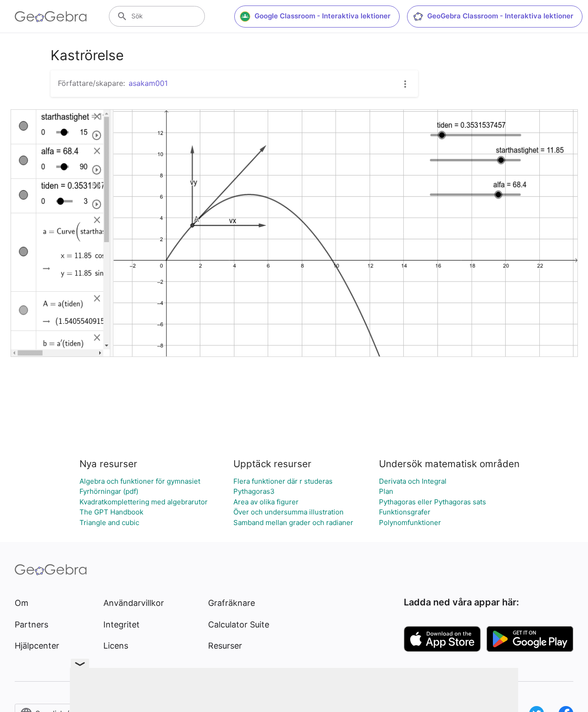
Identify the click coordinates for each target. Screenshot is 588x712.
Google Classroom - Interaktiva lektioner (322, 15)
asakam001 (148, 83)
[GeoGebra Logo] (51, 16)
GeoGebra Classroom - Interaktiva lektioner (500, 15)
